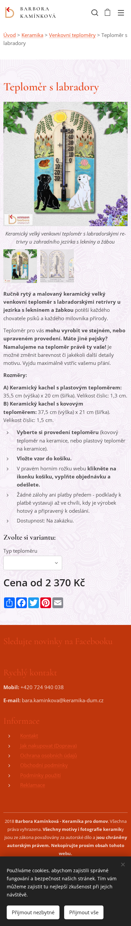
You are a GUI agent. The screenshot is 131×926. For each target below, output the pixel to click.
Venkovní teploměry (72, 35)
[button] (94, 12)
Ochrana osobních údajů (48, 755)
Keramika (32, 35)
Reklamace (32, 785)
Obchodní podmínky (44, 765)
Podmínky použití (40, 775)
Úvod (9, 35)
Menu (121, 12)
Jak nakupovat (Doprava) (48, 745)
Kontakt (29, 735)
